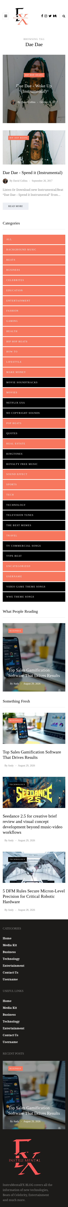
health (12, 331)
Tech (10, 494)
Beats (10, 259)
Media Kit (10, 945)
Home (7, 938)
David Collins (28, 102)
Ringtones (14, 453)
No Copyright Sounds (23, 413)
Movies (11, 392)
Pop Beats (14, 423)
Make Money (16, 372)
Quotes (12, 433)
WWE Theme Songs (20, 596)
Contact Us (10, 972)
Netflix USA (15, 402)
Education (14, 290)
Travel (11, 535)
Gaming (12, 321)
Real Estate (15, 443)
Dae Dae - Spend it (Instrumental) (32, 172)
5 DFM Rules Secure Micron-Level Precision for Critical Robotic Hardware (34, 896)
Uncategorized (18, 566)
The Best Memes (18, 525)
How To (12, 351)
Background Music (21, 249)
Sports (11, 484)
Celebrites (15, 280)
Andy (16, 683)
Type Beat (14, 556)
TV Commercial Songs (23, 545)
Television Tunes (20, 515)
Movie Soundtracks (22, 382)
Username (14, 576)
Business (13, 270)
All (9, 239)
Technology (16, 505)
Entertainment (18, 300)
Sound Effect (17, 474)
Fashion (12, 310)
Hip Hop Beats (34, 75)
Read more (15, 206)
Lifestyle (14, 362)
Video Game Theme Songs (26, 586)
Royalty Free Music (22, 464)
